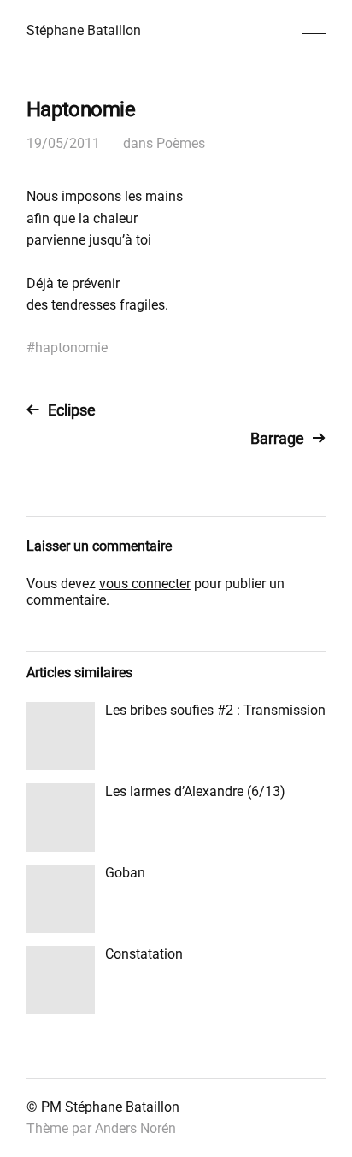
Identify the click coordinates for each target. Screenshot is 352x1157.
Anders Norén (135, 1128)
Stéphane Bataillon (83, 30)
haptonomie (71, 347)
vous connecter (145, 584)
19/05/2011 (63, 143)
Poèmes (180, 143)
